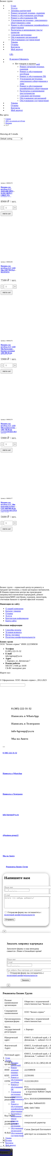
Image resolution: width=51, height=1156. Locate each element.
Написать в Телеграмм (25, 723)
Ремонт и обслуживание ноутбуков (17, 1079)
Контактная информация (16, 618)
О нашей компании (14, 608)
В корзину (14, 59)
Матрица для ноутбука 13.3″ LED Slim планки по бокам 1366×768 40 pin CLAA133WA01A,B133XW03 (9, 429)
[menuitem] (13, 8)
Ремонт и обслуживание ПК (17, 1087)
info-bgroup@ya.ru (22, 731)
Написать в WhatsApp (25, 716)
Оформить (24, 59)
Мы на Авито (19, 738)
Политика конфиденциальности (20, 637)
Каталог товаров (13, 611)
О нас (7, 1058)
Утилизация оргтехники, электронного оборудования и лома (17, 1097)
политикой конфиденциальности (19, 915)
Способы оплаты (13, 630)
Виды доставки (12, 635)
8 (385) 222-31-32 (21, 708)
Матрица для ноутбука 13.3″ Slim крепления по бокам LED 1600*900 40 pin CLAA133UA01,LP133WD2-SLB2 (9, 508)
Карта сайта (10, 621)
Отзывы (9, 613)
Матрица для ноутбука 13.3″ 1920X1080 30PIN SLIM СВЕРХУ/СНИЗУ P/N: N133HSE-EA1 (7, 192)
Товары (8, 1138)
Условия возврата (13, 632)
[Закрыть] (4, 746)
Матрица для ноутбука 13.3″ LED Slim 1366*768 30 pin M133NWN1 (8, 269)
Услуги (8, 616)
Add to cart (6, 214)
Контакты (9, 1143)
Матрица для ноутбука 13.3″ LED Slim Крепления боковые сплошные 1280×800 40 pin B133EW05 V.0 (8, 350)
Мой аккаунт (10, 1145)
